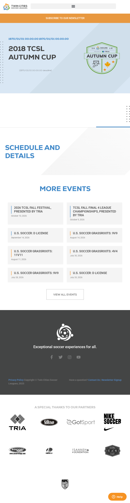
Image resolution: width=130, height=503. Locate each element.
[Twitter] (61, 357)
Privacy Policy (16, 380)
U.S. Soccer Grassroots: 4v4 (95, 251)
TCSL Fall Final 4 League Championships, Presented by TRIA (94, 211)
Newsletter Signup (112, 380)
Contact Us (94, 380)
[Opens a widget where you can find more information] (117, 497)
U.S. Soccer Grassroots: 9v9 (95, 233)
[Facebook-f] (52, 357)
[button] (73, 6)
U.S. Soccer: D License (31, 233)
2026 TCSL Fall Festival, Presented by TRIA (32, 209)
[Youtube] (78, 357)
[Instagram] (70, 357)
